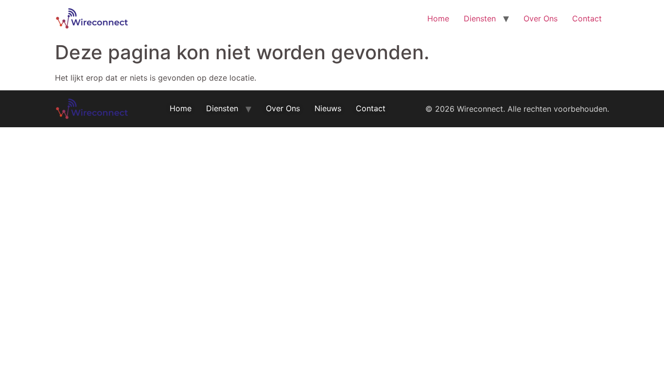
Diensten (480, 18)
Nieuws (328, 108)
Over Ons (541, 18)
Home (438, 18)
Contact (587, 18)
